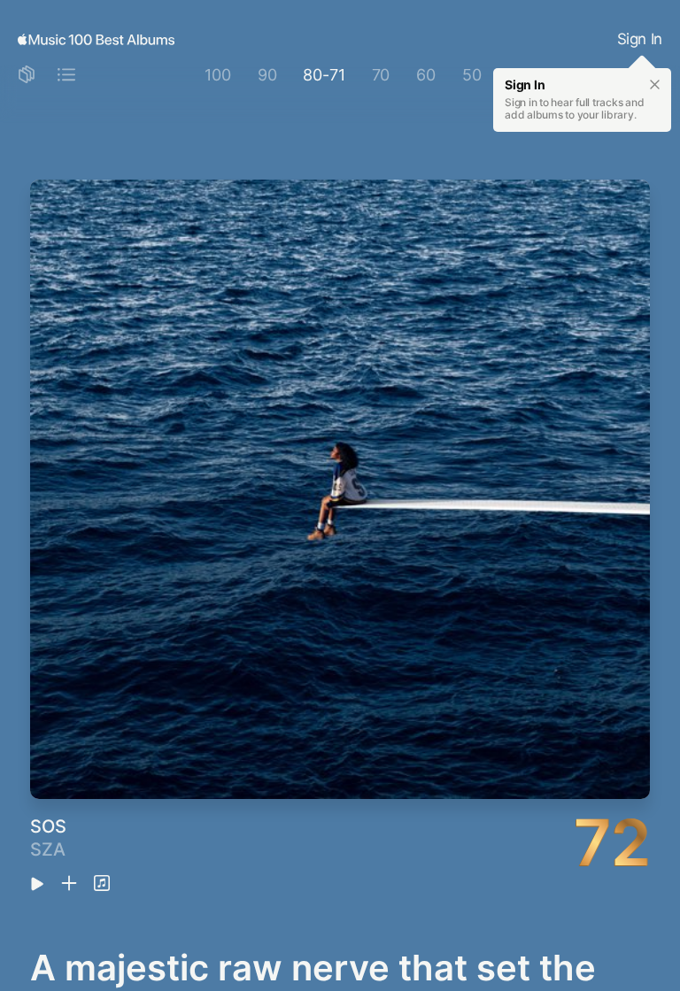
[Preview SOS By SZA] (37, 885)
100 (217, 74)
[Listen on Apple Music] (101, 884)
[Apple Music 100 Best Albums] (96, 40)
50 (472, 74)
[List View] (66, 75)
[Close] (655, 85)
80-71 (323, 74)
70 (381, 74)
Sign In (639, 39)
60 (426, 74)
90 (267, 74)
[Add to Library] (69, 884)
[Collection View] (26, 75)
